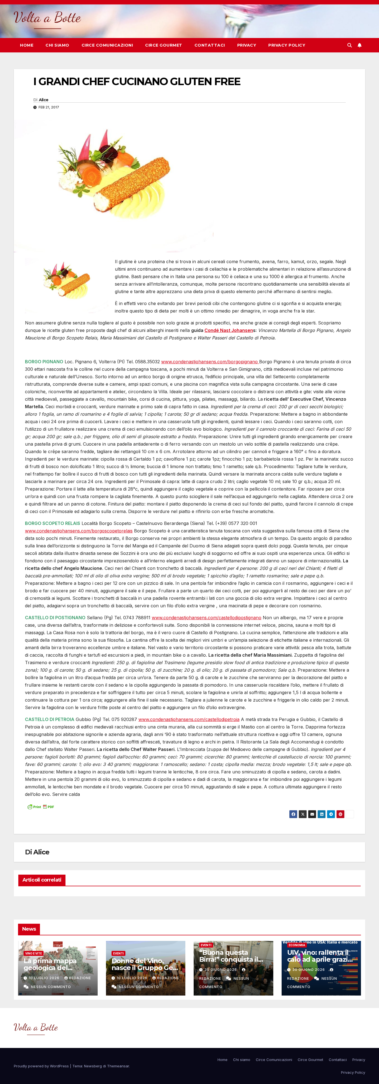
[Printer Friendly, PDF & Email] (40, 806)
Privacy (246, 45)
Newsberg (93, 1066)
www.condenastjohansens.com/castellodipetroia (188, 719)
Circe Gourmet (163, 45)
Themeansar (118, 1066)
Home (26, 45)
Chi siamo (57, 45)
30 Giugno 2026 (221, 970)
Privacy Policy (286, 45)
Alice (44, 99)
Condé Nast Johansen (228, 330)
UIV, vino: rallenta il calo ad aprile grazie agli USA (319, 959)
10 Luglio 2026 (44, 978)
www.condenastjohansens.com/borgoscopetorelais (79, 531)
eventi (118, 953)
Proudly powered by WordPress (42, 1066)
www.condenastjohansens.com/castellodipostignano (206, 617)
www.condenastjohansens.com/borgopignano (210, 361)
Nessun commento (51, 987)
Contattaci (209, 45)
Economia (297, 945)
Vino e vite (33, 953)
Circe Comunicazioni (107, 45)
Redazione (80, 978)
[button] (349, 45)
